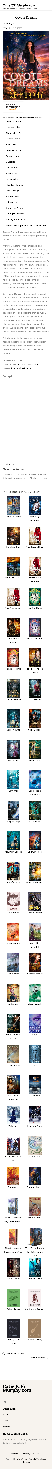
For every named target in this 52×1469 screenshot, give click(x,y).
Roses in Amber (35, 973)
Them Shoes (13, 790)
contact (6, 1426)
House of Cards (34, 638)
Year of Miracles (13, 943)
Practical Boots (34, 1126)
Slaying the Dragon (34, 1309)
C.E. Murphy (14, 28)
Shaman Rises (35, 851)
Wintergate (13, 1126)
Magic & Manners (34, 882)
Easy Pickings (13, 821)
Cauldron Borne (13, 699)
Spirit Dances (34, 729)
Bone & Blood (13, 1278)
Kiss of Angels (35, 1004)
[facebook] (11, 1401)
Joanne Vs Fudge (34, 1339)
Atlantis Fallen (35, 1278)
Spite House (13, 912)
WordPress (22, 1459)
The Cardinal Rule (34, 547)
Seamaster (13, 973)
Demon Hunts (13, 729)
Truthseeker (35, 699)
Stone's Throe (13, 882)
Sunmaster (13, 1187)
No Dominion (35, 821)
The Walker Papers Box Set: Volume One (34, 1252)
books (5, 1420)
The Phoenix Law (13, 608)
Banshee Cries (13, 547)
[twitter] (5, 1401)
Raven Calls (35, 760)
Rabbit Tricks (13, 1309)
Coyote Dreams (26, 17)
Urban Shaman (13, 516)
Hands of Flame (13, 669)
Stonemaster (13, 1065)
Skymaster (34, 1156)
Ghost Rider (35, 1095)
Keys (34, 1065)
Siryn (34, 1034)
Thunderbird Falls (13, 577)
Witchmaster (34, 1217)
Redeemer (13, 1004)
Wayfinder (13, 760)
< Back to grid (8, 23)
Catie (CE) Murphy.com (24, 1454)
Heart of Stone (35, 608)
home (5, 1414)
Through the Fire (35, 1187)
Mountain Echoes (13, 851)
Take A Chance (34, 912)
